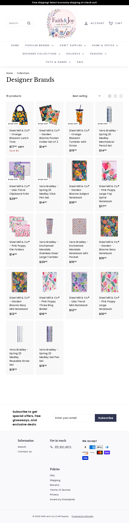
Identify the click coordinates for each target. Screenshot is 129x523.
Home (15, 45)
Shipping (55, 480)
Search (22, 446)
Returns (54, 485)
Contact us (25, 451)
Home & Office (103, 45)
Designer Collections (40, 53)
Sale (80, 62)
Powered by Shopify (82, 516)
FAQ (52, 475)
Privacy (54, 494)
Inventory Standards (62, 499)
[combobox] (19, 23)
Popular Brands (38, 45)
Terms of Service (60, 489)
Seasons (97, 53)
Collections (23, 73)
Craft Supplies (71, 45)
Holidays (74, 53)
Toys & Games (57, 62)
